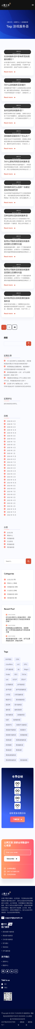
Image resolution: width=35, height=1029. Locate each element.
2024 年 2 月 (11, 477)
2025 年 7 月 (11, 442)
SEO (15, 674)
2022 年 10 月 (11, 515)
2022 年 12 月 (11, 509)
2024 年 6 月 (11, 465)
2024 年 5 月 (11, 468)
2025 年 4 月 (11, 447)
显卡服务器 (18, 705)
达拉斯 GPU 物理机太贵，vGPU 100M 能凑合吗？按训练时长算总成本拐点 (17, 385)
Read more (8, 72)
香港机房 (8, 750)
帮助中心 (10, 535)
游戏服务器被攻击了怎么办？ (17, 136)
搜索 (6, 337)
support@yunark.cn (13, 918)
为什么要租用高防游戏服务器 (17, 161)
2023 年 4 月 (11, 500)
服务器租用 (18, 710)
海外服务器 (9, 715)
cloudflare (9, 664)
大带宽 (8, 694)
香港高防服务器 (11, 760)
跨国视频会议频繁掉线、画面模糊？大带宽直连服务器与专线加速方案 (17, 368)
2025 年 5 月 (11, 445)
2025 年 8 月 (11, 439)
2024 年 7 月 (11, 462)
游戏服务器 (21, 26)
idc (19, 669)
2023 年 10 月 (11, 483)
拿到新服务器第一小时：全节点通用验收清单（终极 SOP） (17, 373)
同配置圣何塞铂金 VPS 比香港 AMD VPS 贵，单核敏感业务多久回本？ (17, 379)
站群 (7, 720)
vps (7, 679)
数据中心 (8, 700)
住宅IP (15, 679)
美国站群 (8, 740)
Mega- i (26, 669)
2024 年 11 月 (11, 456)
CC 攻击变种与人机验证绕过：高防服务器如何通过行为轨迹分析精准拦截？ (17, 362)
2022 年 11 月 (11, 512)
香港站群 (19, 750)
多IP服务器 (20, 684)
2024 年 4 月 (11, 471)
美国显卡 (23, 730)
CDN (17, 659)
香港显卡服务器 (8, 935)
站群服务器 (16, 720)
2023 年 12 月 (11, 480)
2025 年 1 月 (11, 453)
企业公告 (10, 532)
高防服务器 (10, 547)
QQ (5, 984)
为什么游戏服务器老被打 (15, 85)
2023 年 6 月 (11, 494)
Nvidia (8, 674)
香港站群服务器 (11, 755)
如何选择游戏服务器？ (14, 110)
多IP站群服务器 (21, 689)
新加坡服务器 (20, 700)
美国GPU (9, 725)
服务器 (8, 710)
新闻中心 (5, 961)
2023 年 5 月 (11, 497)
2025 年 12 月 (11, 430)
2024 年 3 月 (11, 474)
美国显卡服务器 (11, 735)
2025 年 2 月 (11, 450)
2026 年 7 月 (11, 424)
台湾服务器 (9, 684)
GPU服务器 (9, 669)
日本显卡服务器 (8, 939)
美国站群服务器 (21, 740)
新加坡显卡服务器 (8, 932)
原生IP (23, 679)
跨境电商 (8, 745)
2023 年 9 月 (11, 486)
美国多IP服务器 (11, 730)
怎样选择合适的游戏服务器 (16, 215)
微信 (5, 987)
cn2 (18, 664)
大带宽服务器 (19, 694)
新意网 (8, 705)
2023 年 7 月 (11, 491)
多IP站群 (8, 689)
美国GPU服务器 (21, 725)
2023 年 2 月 (11, 506)
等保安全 (5, 947)
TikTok (24, 674)
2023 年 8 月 (11, 488)
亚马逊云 (5, 943)
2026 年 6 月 (11, 427)
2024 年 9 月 (11, 459)
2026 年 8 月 (11, 421)
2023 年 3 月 (11, 503)
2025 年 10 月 (11, 433)
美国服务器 (10, 538)
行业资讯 (10, 541)
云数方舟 (18, 51)
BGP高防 (8, 659)
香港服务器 (10, 544)
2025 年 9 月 (11, 436)
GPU (25, 664)
